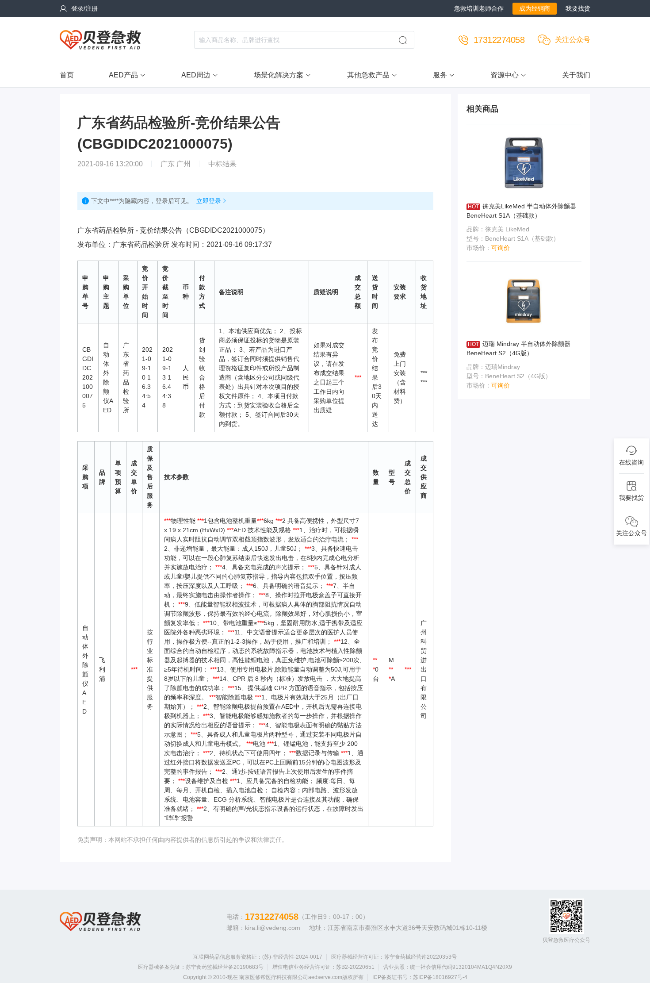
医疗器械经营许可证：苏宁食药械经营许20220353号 (394, 957)
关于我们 (576, 75)
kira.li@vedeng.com (272, 927)
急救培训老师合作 (479, 8)
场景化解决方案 (278, 75)
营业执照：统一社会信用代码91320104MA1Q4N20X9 (447, 967)
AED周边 (195, 75)
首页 (67, 75)
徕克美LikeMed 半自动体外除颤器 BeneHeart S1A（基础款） (521, 211)
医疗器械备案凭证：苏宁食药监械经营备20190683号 (201, 967)
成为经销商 (534, 8)
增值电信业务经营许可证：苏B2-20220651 (323, 967)
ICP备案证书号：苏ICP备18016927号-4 (419, 977)
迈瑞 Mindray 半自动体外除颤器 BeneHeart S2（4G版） (518, 348)
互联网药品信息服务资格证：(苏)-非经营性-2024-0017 (257, 957)
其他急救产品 (368, 75)
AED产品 (123, 75)
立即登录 (208, 200)
